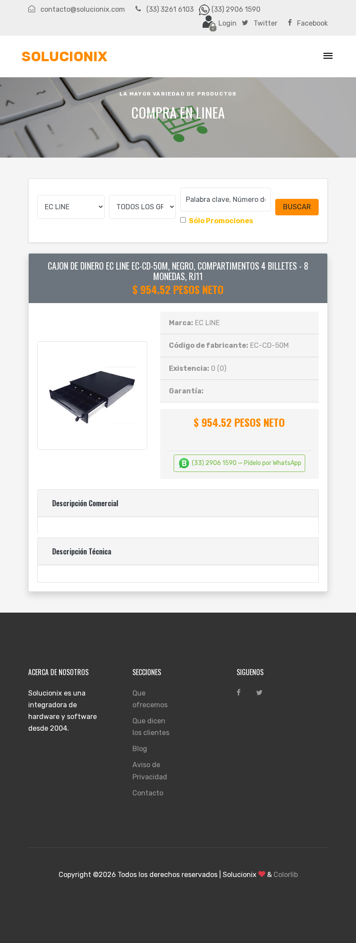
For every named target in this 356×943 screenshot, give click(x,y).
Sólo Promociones (221, 221)
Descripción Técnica (81, 551)
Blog (139, 749)
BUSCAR (297, 207)
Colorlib (286, 874)
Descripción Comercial (85, 503)
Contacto (147, 793)
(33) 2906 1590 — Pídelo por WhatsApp (246, 463)
